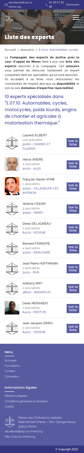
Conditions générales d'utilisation (26, 401)
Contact (10, 371)
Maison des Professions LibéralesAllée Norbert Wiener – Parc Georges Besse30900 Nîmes (47, 422)
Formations (12, 366)
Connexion (72, 4)
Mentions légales (16, 396)
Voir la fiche (73, 142)
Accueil (10, 50)
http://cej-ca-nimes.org (20, 436)
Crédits (9, 406)
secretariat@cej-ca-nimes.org (21, 4)
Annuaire (27, 50)
